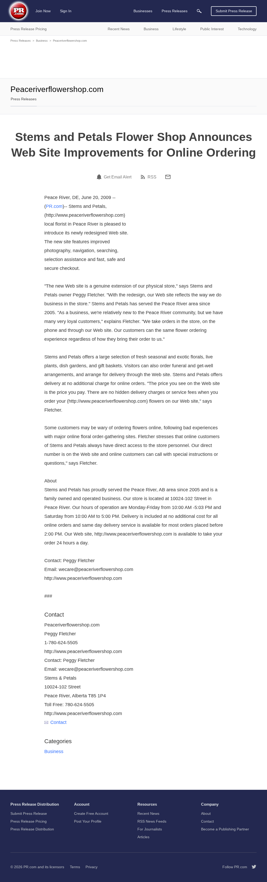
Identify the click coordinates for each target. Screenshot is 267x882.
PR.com (54, 206)
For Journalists (149, 829)
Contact (58, 722)
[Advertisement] (133, 60)
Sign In (65, 11)
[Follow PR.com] (252, 867)
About (206, 813)
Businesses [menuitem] (143, 11)
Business (42, 40)
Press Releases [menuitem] (174, 11)
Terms (75, 867)
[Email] (168, 177)
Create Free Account (91, 813)
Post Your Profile (87, 821)
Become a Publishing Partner (225, 829)
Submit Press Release (234, 11)
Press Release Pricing (28, 821)
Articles (143, 837)
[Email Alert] (100, 177)
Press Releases (20, 40)
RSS (152, 177)
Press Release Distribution (32, 829)
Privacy (92, 867)
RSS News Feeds (151, 821)
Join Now (43, 11)
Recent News (148, 813)
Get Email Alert (117, 177)
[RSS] (144, 177)
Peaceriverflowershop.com (70, 40)
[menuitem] (199, 11)
